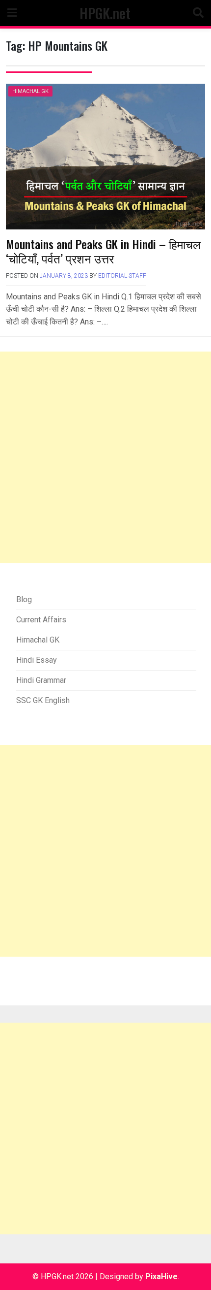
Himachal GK (30, 91)
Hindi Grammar (41, 680)
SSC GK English (43, 700)
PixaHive (161, 1276)
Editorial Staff (122, 275)
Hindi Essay (36, 660)
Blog (24, 599)
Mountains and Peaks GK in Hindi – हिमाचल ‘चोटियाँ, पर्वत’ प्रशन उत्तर (103, 251)
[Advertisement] (105, 457)
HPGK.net (105, 12)
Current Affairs (41, 619)
